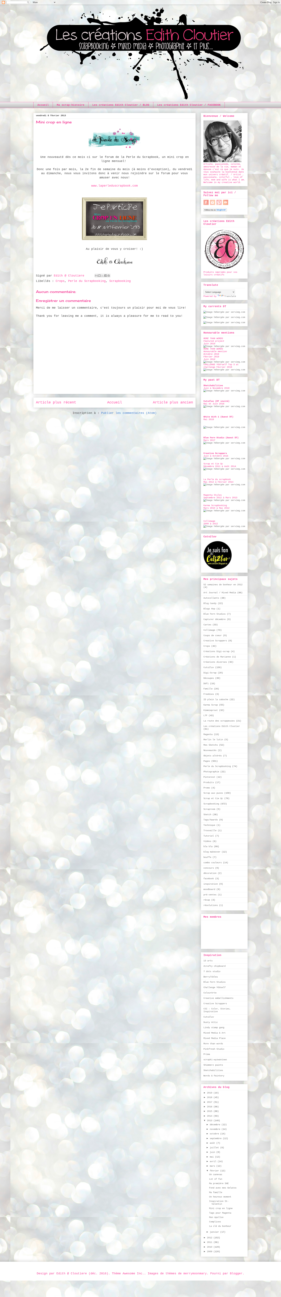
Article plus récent (56, 402)
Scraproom (209, 809)
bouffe (207, 857)
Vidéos (207, 841)
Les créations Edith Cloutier (221, 726)
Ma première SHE (219, 1183)
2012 (210, 1237)
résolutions (210, 905)
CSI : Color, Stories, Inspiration (217, 1010)
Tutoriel (208, 836)
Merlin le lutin (213, 739)
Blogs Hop (209, 608)
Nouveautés (209, 750)
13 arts (208, 960)
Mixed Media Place (214, 1038)
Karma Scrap (210, 705)
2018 (210, 1097)
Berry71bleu (210, 977)
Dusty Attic (210, 1022)
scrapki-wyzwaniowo (215, 1059)
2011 (210, 1242)
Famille (208, 688)
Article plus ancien (173, 402)
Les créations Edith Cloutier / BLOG (120, 105)
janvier (215, 1232)
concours (208, 868)
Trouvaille (209, 830)
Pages (206, 761)
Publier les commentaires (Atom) (129, 413)
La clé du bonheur (220, 1226)
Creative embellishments (218, 998)
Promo (206, 788)
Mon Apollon (216, 1217)
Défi (206, 683)
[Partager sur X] (102, 275)
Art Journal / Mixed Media (219, 592)
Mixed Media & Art (214, 1033)
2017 (210, 1102)
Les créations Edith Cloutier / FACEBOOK (189, 105)
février (215, 1170)
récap (206, 900)
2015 (210, 1111)
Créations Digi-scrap (216, 651)
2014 (210, 1116)
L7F (205, 715)
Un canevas (215, 1174)
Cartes (207, 624)
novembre (215, 1129)
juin (213, 1152)
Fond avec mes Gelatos (222, 1188)
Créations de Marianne (217, 657)
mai (212, 1157)
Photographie (211, 771)
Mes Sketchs (210, 745)
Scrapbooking (120, 281)
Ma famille (215, 1192)
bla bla (208, 846)
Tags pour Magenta (220, 1213)
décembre (215, 1124)
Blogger (236, 1273)
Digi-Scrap (209, 672)
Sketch (207, 814)
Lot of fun (215, 1179)
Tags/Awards (210, 819)
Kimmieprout (210, 710)
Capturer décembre (214, 619)
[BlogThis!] (99, 275)
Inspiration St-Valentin (219, 1202)
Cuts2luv (208, 667)
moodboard (209, 889)
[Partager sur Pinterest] (108, 275)
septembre (216, 1138)
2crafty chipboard (214, 966)
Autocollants (211, 598)
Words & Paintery (213, 1075)
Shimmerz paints (213, 1065)
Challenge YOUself (214, 987)
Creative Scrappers (215, 640)
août (213, 1143)
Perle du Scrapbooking (87, 281)
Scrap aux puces (213, 793)
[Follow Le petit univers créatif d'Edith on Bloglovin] (215, 211)
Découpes (208, 678)
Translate (230, 296)
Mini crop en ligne (221, 1208)
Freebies (208, 694)
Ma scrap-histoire (70, 105)
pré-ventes (209, 894)
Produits (208, 782)
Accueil (43, 105)
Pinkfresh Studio (213, 1049)
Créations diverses (215, 662)
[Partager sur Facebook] (105, 275)
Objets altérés (212, 755)
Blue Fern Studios (214, 614)
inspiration (210, 884)
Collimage (209, 630)
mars (213, 1166)
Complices (215, 1221)
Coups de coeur (212, 635)
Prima (206, 1054)
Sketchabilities (213, 1070)
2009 (210, 1251)
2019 (210, 1093)
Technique (209, 825)
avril (214, 1161)
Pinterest (209, 777)
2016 (210, 1106)
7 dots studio (211, 971)
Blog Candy (209, 603)
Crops (60, 281)
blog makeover (211, 852)
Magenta (208, 734)
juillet (215, 1147)
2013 (210, 1120)
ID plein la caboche (215, 699)
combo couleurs (212, 862)
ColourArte (209, 992)
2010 (210, 1247)
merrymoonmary (195, 1273)
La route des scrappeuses (219, 721)
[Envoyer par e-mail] (96, 275)
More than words (213, 1043)
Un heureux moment (220, 1196)
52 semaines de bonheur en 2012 (222, 584)
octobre (215, 1133)
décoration (209, 873)
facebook (208, 878)
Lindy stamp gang (213, 1027)
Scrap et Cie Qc (213, 798)
